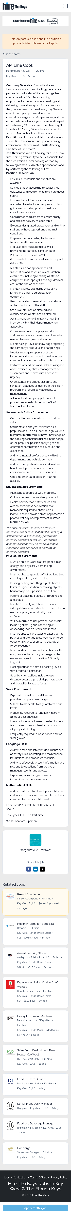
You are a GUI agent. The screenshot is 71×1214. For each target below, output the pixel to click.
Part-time (46, 898)
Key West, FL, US (15, 76)
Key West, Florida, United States (34, 933)
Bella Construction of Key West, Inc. (36, 1020)
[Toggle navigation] (65, 6)
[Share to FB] (28, 869)
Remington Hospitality (29, 1083)
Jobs (7, 1177)
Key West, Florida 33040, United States (38, 1030)
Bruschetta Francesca (28, 991)
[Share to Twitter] (42, 869)
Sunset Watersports (27, 898)
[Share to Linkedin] (35, 869)
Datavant (21, 928)
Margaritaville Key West (18, 70)
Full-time (39, 70)
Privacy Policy (58, 1177)
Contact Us (20, 1177)
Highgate (22, 1108)
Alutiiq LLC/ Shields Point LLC (33, 957)
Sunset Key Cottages (28, 1152)
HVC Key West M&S (28, 1059)
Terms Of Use (38, 1177)
